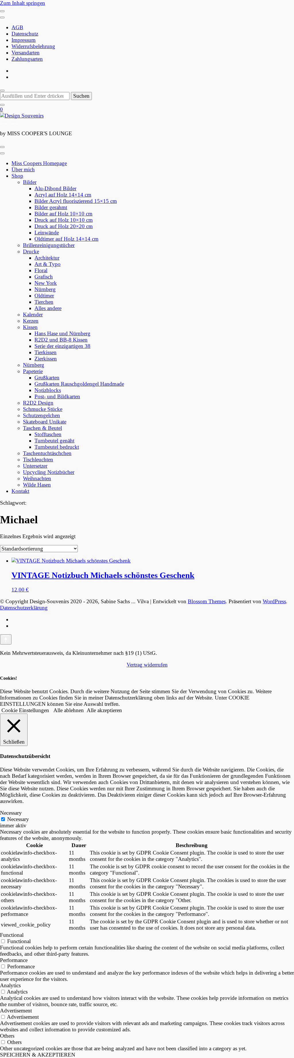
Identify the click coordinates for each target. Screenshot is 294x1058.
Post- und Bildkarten (57, 396)
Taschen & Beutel (42, 428)
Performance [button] (14, 960)
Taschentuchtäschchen (47, 453)
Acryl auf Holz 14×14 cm (62, 195)
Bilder (29, 182)
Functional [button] (12, 935)
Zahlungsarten (27, 59)
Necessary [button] (11, 813)
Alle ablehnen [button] (68, 710)
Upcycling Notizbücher (48, 472)
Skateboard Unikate (44, 422)
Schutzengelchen (41, 415)
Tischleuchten (38, 459)
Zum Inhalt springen (22, 3)
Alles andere (47, 308)
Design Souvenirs (10, 123)
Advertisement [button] (16, 1011)
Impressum (23, 40)
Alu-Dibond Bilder (55, 188)
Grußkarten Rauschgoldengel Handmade (79, 384)
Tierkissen (45, 352)
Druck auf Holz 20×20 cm (63, 226)
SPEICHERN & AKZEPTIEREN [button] (37, 1055)
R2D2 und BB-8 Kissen (61, 340)
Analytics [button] (10, 985)
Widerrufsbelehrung (33, 46)
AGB (17, 27)
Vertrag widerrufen (147, 665)
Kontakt (20, 491)
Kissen (30, 327)
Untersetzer (35, 466)
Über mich (23, 169)
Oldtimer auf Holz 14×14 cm (66, 239)
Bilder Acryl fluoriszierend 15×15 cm (75, 201)
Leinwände (46, 233)
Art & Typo (47, 264)
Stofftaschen (47, 434)
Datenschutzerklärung (24, 608)
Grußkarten (46, 378)
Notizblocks (47, 390)
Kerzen (30, 321)
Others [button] (7, 1036)
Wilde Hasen (37, 485)
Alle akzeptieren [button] (104, 710)
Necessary (18, 819)
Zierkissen (45, 359)
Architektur (46, 258)
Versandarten (25, 53)
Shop (17, 176)
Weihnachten (37, 478)
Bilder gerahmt (50, 207)
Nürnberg (45, 289)
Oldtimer (44, 296)
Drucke (31, 251)
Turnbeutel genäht (54, 441)
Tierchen (43, 302)
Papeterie (33, 371)
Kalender (33, 314)
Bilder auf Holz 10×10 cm (63, 214)
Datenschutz (24, 34)
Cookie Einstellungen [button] (25, 710)
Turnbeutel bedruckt (56, 447)
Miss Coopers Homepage (39, 163)
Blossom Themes (207, 601)
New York (45, 283)
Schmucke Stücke (42, 409)
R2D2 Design (38, 403)
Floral (40, 270)
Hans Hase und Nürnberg (62, 333)
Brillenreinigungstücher (49, 245)
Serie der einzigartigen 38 (62, 346)
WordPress (274, 601)
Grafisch (43, 277)
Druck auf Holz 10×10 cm (63, 220)
